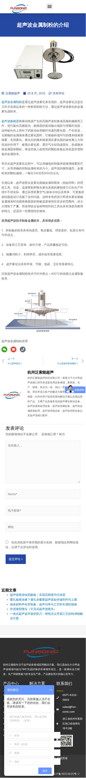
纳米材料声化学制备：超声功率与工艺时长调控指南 (43, 604)
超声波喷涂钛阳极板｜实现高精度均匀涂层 (37, 594)
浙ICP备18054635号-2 (65, 773)
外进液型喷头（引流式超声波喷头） (33, 609)
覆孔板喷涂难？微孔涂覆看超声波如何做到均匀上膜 (43, 599)
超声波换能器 (10, 121)
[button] (49, 6)
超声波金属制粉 (11, 102)
